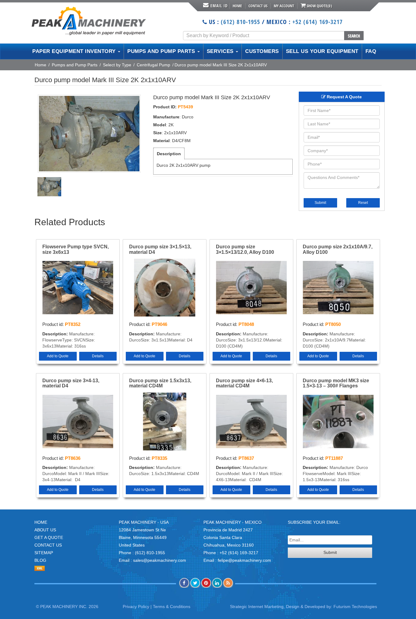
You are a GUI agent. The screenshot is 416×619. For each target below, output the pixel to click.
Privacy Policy (136, 606)
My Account (284, 6)
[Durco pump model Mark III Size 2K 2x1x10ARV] (89, 134)
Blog (40, 560)
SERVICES (221, 51)
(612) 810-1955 (240, 22)
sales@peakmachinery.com (159, 560)
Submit (320, 203)
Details (98, 356)
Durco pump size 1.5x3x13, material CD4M (160, 383)
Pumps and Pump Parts (74, 64)
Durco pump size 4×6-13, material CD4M (244, 383)
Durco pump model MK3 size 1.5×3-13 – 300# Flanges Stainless (336, 383)
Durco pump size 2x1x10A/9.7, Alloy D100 (337, 249)
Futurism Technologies (355, 606)
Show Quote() (319, 6)
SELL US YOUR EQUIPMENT (322, 51)
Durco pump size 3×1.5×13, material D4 (160, 249)
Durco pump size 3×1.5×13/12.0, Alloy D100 (245, 249)
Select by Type (117, 64)
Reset (363, 203)
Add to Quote (58, 356)
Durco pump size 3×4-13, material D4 (70, 383)
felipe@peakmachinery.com (244, 560)
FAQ (370, 51)
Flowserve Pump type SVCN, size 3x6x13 (75, 249)
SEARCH (354, 36)
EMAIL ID (219, 6)
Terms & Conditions (171, 606)
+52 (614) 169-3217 (317, 22)
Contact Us (258, 6)
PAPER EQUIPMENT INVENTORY (74, 51)
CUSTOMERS (262, 51)
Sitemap (43, 552)
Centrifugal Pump (153, 64)
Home (237, 6)
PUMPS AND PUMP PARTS (162, 51)
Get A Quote (48, 537)
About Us (45, 529)
